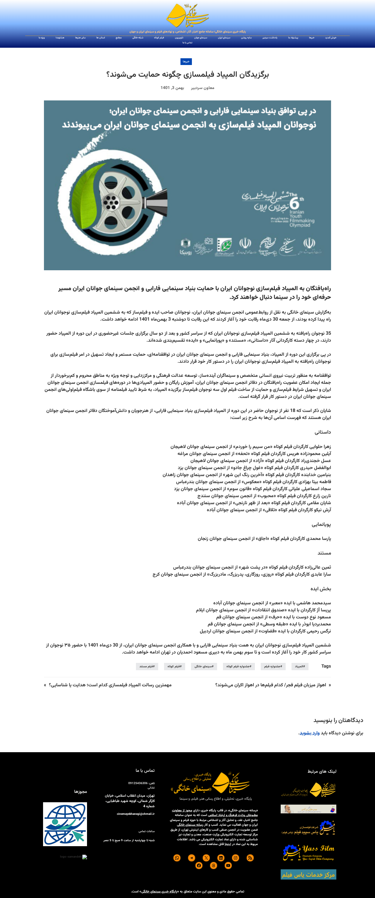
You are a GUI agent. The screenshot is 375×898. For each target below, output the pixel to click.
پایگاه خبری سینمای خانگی (159, 891)
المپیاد (299, 666)
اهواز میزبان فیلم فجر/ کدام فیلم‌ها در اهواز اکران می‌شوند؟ (270, 685)
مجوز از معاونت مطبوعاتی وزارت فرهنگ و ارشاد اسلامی (215, 813)
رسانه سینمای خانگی (190, 824)
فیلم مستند (146, 666)
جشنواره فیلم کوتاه (238, 666)
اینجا (228, 844)
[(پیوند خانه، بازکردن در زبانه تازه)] (187, 15)
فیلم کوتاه (174, 666)
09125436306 (138, 783)
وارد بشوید (310, 733)
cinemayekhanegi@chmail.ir (136, 814)
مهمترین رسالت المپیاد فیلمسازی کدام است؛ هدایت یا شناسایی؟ (110, 685)
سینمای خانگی (203, 666)
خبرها (186, 61)
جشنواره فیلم (272, 666)
